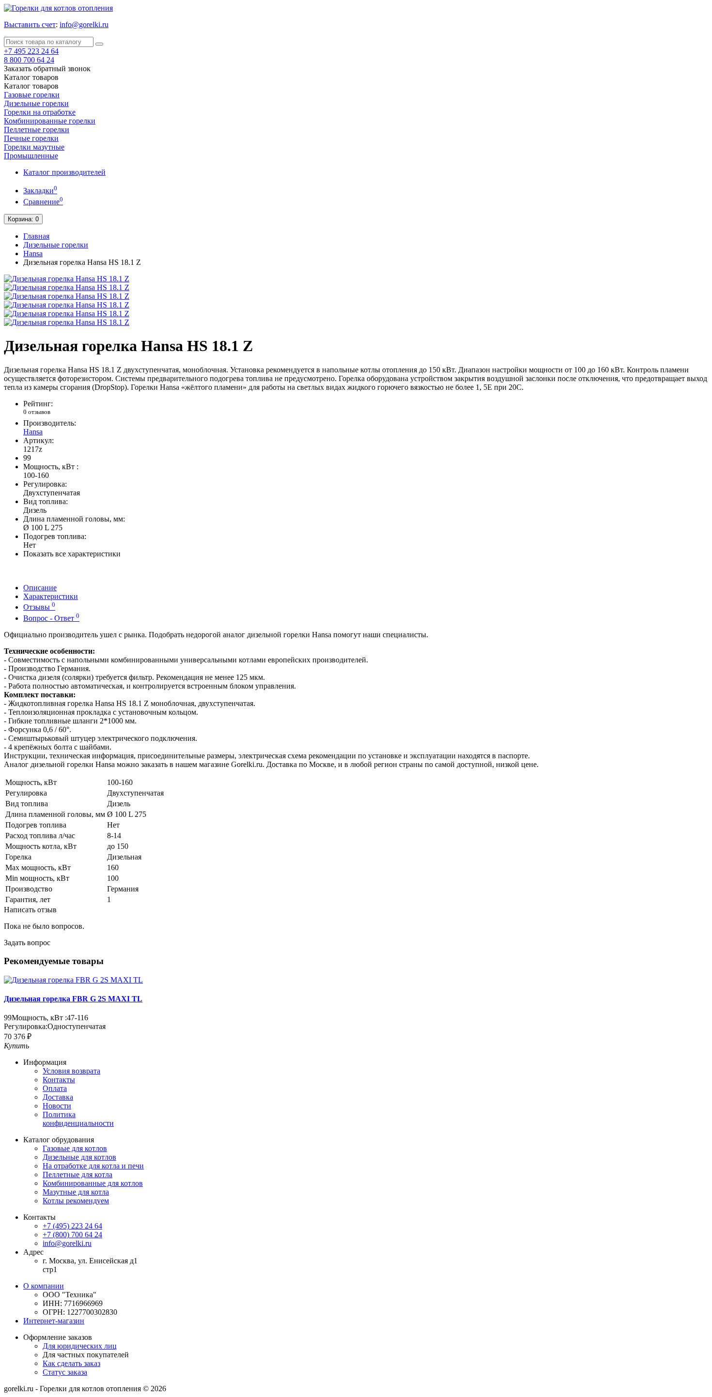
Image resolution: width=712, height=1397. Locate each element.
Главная (36, 236)
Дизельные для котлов (79, 1157)
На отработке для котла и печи (93, 1166)
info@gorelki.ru (84, 24)
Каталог (31, 86)
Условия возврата (71, 1071)
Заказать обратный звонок (47, 68)
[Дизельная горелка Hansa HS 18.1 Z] (66, 279)
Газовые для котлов (75, 1148)
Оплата (55, 1088)
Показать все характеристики (72, 554)
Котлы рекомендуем (76, 1201)
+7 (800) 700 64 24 (72, 1234)
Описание (40, 587)
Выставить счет (30, 24)
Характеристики (50, 596)
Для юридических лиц (80, 1346)
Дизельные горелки (36, 103)
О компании (43, 1286)
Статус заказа (65, 1372)
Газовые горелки (32, 95)
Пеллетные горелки (36, 129)
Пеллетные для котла (77, 1174)
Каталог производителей (64, 172)
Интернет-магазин (53, 1321)
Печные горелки (31, 138)
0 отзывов (36, 411)
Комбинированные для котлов (93, 1183)
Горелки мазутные (34, 147)
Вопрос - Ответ (51, 618)
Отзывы (39, 607)
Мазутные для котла (76, 1192)
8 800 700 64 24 (29, 60)
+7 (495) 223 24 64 (72, 1226)
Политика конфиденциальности (78, 1118)
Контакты (59, 1079)
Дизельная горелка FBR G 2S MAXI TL (73, 999)
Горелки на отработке (40, 112)
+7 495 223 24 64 (31, 51)
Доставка (58, 1097)
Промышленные (31, 156)
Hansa (33, 253)
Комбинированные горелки (49, 121)
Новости (57, 1106)
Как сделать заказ (71, 1363)
